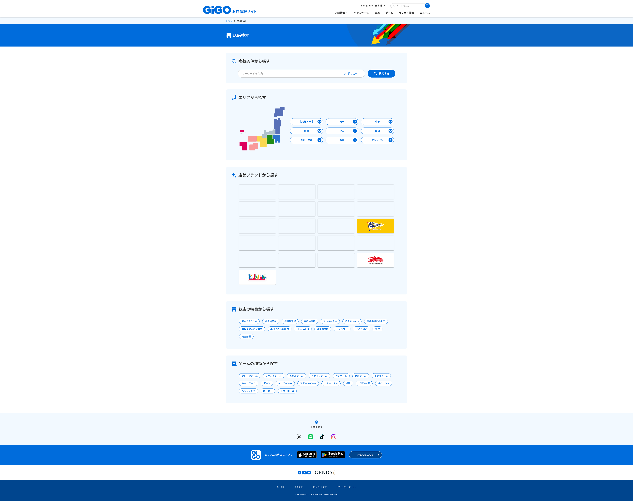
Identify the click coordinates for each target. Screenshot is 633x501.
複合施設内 (270, 321)
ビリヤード (364, 383)
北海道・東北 (306, 121)
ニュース (425, 13)
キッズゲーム (285, 383)
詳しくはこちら (365, 454)
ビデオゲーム (381, 375)
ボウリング (383, 383)
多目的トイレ (352, 321)
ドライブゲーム (319, 375)
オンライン (377, 140)
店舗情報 (340, 13)
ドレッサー (342, 328)
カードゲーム (249, 383)
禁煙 (377, 328)
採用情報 (298, 487)
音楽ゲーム (360, 375)
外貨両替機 (322, 328)
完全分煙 (246, 336)
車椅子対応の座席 (279, 328)
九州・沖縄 (306, 140)
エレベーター (330, 321)
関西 (306, 130)
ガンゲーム (341, 375)
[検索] (427, 5)
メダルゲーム (296, 375)
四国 (377, 130)
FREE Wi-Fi (303, 328)
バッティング (248, 390)
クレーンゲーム (250, 375)
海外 (342, 140)
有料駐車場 (309, 321)
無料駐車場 (290, 321)
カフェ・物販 (406, 13)
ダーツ (266, 383)
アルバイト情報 (320, 487)
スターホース (287, 390)
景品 (377, 13)
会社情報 (280, 487)
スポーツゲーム (308, 383)
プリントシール (274, 375)
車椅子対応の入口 (376, 321)
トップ (229, 20)
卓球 (348, 383)
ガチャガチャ (331, 383)
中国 (342, 130)
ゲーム (389, 13)
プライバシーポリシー (347, 487)
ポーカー (267, 390)
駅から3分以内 (249, 321)
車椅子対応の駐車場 (252, 328)
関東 (342, 121)
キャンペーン (361, 13)
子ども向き (361, 328)
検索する (384, 73)
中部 (377, 121)
